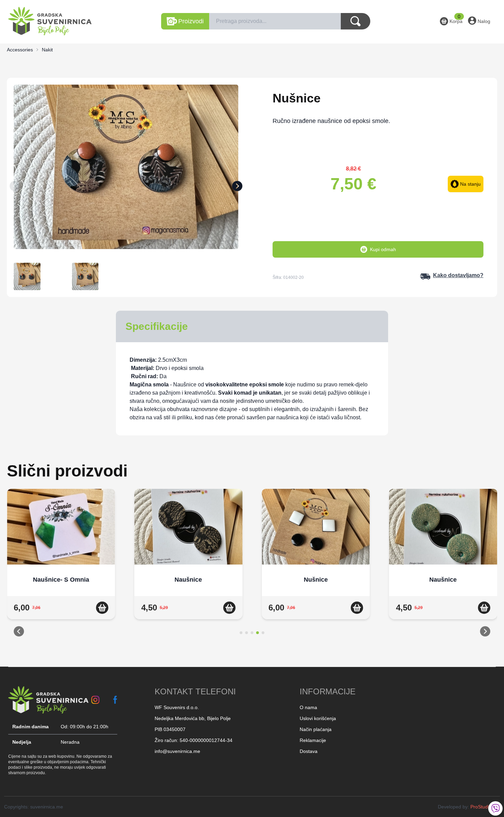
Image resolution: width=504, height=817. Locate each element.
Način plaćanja (316, 729)
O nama (308, 707)
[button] (19, 632)
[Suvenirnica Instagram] (95, 700)
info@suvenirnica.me (177, 751)
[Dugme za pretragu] (355, 21)
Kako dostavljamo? (458, 275)
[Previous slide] (15, 187)
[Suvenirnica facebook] (115, 700)
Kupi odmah (383, 249)
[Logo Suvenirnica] (48, 700)
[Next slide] (237, 187)
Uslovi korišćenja (318, 718)
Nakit (47, 49)
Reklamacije (313, 740)
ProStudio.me (485, 806)
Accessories (20, 49)
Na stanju (470, 184)
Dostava (308, 751)
